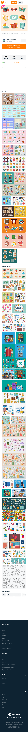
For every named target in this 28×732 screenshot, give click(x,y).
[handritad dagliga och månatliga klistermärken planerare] (13, 123)
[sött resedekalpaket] (18, 248)
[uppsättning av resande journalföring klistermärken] (13, 296)
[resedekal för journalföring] (8, 174)
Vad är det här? (16, 62)
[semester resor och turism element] (8, 185)
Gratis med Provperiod (14, 46)
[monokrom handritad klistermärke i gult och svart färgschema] (8, 282)
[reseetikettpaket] (9, 327)
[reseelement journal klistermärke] (8, 344)
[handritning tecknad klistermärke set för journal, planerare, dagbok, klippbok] (13, 199)
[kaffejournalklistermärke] (8, 99)
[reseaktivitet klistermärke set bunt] (13, 311)
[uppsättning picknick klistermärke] (8, 356)
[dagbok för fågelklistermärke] (8, 249)
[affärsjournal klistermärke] (8, 111)
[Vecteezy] (2, 2)
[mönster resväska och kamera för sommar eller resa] (18, 391)
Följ (23, 41)
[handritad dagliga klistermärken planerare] (13, 161)
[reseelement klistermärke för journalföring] (8, 213)
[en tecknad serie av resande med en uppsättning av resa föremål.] (8, 666)
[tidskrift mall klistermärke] (8, 225)
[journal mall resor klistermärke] (8, 147)
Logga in (21, 2)
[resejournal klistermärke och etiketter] (8, 270)
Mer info (5, 66)
